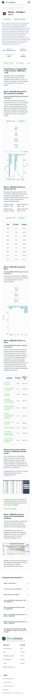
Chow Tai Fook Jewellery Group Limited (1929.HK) (8, 433)
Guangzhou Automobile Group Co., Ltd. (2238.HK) (8, 401)
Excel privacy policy (8, 678)
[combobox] (16, 8)
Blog (21, 648)
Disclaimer (6, 689)
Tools (4, 663)
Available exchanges (8, 656)
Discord (22, 659)
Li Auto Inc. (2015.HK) (7, 394)
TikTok (22, 656)
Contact (22, 663)
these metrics (14, 499)
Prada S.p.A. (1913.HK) (7, 383)
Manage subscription (8, 667)
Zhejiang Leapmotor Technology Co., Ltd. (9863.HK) (9, 408)
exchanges (9, 505)
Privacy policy (7, 682)
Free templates (7, 659)
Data (4, 652)
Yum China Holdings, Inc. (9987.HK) (9, 389)
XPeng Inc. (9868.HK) (9, 427)
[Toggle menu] (29, 2)
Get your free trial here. (10, 508)
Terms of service (7, 686)
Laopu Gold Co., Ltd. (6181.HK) (9, 423)
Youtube (22, 652)
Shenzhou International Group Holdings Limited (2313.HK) (9, 416)
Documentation (7, 648)
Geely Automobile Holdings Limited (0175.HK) (8, 440)
